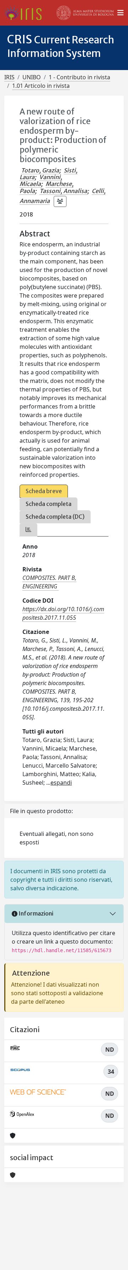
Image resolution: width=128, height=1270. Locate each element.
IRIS (9, 77)
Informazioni (35, 913)
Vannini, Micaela (41, 180)
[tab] (28, 529)
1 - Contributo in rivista (79, 77)
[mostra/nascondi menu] (120, 12)
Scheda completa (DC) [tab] (55, 516)
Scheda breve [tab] (44, 491)
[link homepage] (25, 12)
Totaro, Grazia (40, 170)
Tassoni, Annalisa (63, 190)
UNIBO (31, 77)
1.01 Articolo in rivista (41, 86)
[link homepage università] (85, 12)
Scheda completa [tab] (48, 503)
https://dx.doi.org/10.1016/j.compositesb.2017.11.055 (63, 613)
